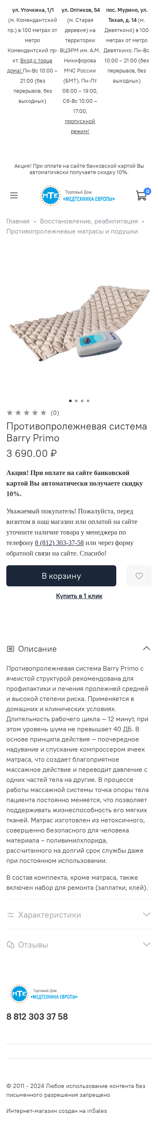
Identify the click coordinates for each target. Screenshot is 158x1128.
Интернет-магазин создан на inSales (56, 1111)
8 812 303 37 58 (37, 1016)
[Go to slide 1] (70, 401)
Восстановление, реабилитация (89, 221)
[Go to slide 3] (82, 401)
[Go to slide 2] (76, 401)
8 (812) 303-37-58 (59, 542)
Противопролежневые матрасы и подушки (72, 231)
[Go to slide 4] (88, 401)
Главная (17, 221)
